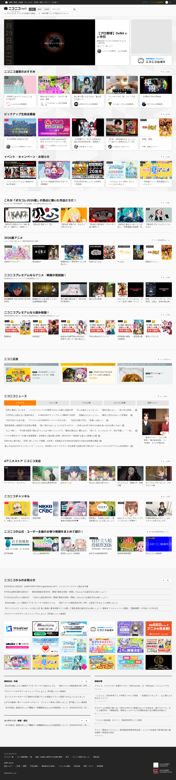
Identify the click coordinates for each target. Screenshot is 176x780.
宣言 (67, 757)
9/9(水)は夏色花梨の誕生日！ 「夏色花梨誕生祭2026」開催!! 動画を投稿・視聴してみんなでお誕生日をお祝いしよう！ (56, 592)
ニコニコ (15, 9)
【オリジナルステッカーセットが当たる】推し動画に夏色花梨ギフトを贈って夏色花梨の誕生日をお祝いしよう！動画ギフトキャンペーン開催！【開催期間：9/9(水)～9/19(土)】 (81, 608)
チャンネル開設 (64, 766)
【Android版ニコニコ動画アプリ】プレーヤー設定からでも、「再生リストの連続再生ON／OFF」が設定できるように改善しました (61, 603)
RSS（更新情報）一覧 (24, 757)
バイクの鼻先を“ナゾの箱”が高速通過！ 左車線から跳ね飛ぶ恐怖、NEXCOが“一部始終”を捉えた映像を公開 (50, 436)
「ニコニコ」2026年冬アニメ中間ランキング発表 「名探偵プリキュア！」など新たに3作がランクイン (133, 697)
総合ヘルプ (8, 766)
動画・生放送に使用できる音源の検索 (49, 757)
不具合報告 (34, 766)
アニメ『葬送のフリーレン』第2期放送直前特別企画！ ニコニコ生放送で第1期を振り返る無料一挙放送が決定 (133, 731)
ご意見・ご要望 (21, 766)
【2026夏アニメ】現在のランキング (54, 13)
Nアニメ (47, 2)
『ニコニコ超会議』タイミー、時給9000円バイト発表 (118, 720)
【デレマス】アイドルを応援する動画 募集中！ (24, 13)
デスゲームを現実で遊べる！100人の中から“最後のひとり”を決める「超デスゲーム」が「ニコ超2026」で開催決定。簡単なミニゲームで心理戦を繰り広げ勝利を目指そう (133, 709)
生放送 (20, 2)
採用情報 (100, 766)
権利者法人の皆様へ (49, 766)
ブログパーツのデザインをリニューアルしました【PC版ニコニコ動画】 (35, 614)
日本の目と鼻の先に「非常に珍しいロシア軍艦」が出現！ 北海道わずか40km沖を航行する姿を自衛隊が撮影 (51, 441)
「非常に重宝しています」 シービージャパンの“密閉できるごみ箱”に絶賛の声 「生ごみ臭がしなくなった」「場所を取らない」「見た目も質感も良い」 (69, 410)
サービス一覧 (8, 757)
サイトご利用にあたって (81, 757)
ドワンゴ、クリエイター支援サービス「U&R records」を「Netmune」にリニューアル (132, 686)
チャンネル (28, 2)
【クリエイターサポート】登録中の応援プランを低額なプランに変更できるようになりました (44, 697)
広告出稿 (77, 766)
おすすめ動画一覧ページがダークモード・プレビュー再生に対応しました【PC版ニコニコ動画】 (46, 702)
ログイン (146, 2)
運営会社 (96, 757)
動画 (10, 2)
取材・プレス (88, 766)
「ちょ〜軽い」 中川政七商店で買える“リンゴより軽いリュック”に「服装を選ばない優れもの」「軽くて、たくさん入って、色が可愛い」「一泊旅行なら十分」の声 (69, 431)
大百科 (36, 2)
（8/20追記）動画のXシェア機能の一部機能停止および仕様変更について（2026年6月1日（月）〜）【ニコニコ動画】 (47, 708)
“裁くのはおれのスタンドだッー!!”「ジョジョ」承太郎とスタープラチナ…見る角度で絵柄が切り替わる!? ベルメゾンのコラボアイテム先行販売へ (67, 446)
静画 (15, 2)
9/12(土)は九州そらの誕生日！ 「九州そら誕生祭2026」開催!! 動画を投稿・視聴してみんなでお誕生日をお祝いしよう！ (56, 597)
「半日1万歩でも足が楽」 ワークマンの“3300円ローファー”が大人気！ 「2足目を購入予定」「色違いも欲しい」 (54, 420)
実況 (41, 2)
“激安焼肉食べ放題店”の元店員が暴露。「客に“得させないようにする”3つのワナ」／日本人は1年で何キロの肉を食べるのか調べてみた (62, 425)
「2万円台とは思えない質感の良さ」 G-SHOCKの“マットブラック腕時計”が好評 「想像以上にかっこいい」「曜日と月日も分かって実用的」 (66, 415)
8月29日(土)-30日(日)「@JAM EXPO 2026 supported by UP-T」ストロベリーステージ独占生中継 (46, 586)
